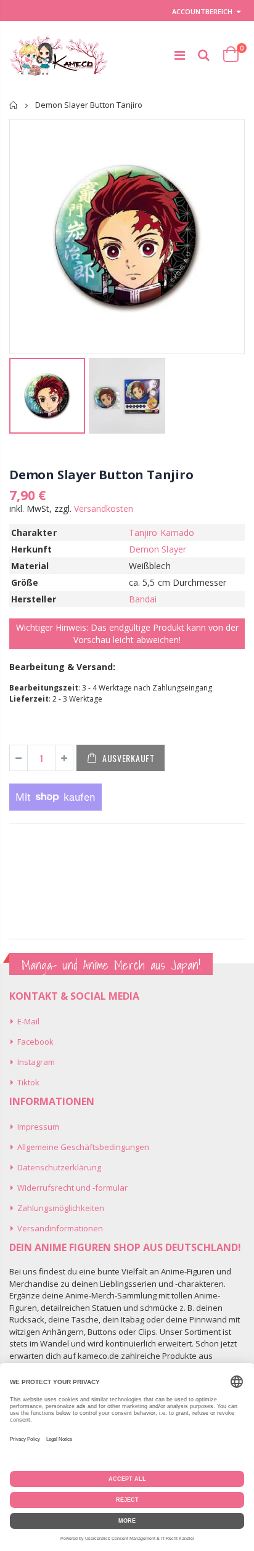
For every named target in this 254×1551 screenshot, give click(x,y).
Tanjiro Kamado (161, 532)
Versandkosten (103, 508)
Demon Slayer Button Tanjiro (101, 474)
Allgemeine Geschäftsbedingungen (83, 1146)
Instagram (36, 1061)
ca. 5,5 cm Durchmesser (178, 582)
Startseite (13, 105)
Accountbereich (202, 11)
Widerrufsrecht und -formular (72, 1187)
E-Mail (28, 1021)
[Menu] (179, 55)
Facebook (35, 1041)
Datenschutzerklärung (59, 1167)
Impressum (38, 1126)
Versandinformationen (60, 1228)
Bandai (143, 599)
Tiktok (28, 1082)
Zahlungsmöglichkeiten (60, 1207)
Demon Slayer (157, 549)
